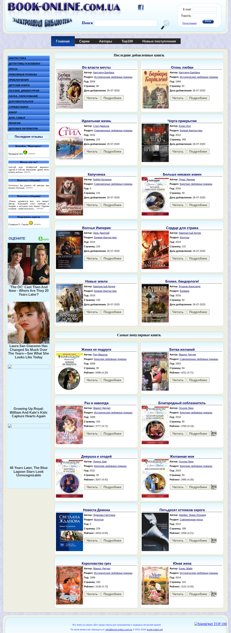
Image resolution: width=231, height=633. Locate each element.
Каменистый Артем (190, 233)
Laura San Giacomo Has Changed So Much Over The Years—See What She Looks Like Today (28, 351)
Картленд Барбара (103, 72)
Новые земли (96, 281)
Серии (84, 41)
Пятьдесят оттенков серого (182, 510)
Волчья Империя (96, 228)
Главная (63, 41)
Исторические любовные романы (113, 77)
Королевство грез (96, 563)
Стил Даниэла (101, 126)
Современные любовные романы (113, 130)
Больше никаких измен (182, 174)
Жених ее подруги (96, 349)
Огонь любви (182, 67)
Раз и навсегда (96, 403)
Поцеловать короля (28, 217)
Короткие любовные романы (196, 184)
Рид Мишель (100, 354)
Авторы (105, 41)
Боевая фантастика (191, 130)
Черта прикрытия (182, 121)
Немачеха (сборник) (28, 180)
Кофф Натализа (102, 179)
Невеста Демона (96, 510)
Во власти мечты (96, 67)
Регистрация (189, 23)
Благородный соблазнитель (182, 403)
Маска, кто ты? (29, 162)
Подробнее (112, 98)
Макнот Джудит (187, 354)
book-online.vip (155, 629)
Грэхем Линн (186, 408)
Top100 (127, 41)
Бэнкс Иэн (185, 126)
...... (213, 433)
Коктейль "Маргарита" (28, 146)
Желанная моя (182, 456)
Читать (92, 98)
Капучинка (96, 174)
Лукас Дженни (187, 179)
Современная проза (191, 519)
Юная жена (182, 563)
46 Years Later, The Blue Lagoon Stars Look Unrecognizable (29, 471)
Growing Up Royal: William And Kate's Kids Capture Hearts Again (28, 412)
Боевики (184, 291)
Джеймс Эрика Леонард (192, 515)
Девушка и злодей (96, 456)
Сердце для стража (182, 228)
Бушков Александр (190, 286)
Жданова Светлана (104, 515)
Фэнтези (184, 237)
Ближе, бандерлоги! (182, 281)
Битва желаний (182, 349)
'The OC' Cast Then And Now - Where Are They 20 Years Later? (29, 290)
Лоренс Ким (100, 461)
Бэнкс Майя (185, 568)
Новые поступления (159, 41)
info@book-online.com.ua (119, 629)
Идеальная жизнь (96, 121)
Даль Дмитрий (101, 233)
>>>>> (31, 154)
